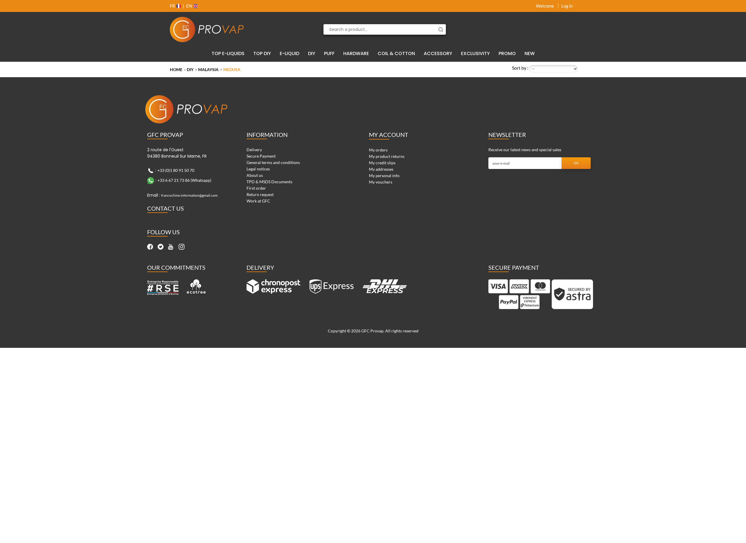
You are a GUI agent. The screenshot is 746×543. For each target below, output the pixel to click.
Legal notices (258, 168)
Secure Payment (261, 156)
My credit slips (382, 162)
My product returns (386, 156)
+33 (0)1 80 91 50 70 (175, 170)
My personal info (384, 175)
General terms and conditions (273, 162)
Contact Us (165, 208)
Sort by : (520, 67)
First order (256, 188)
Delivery (254, 149)
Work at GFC (258, 200)
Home (176, 69)
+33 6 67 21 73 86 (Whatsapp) (184, 180)
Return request (260, 194)
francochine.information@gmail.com (189, 195)
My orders (378, 149)
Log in (567, 5)
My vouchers (380, 181)
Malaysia (208, 69)
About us (255, 175)
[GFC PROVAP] (207, 29)
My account (388, 134)
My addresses (381, 169)
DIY (190, 69)
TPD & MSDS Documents (269, 181)
